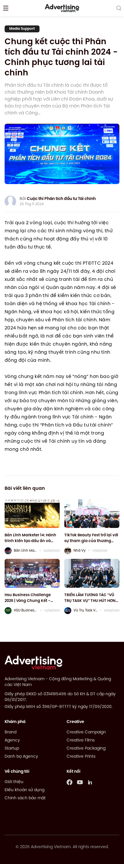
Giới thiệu (14, 782)
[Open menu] (6, 8)
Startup (12, 748)
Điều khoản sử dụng (24, 790)
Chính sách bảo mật (25, 798)
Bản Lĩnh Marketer (25, 550)
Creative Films (81, 740)
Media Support (22, 29)
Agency (12, 740)
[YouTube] (80, 782)
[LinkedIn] (90, 782)
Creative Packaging (86, 748)
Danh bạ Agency (21, 756)
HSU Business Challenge (26, 610)
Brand (10, 732)
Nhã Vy (80, 550)
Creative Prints (81, 756)
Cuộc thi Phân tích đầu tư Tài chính (61, 199)
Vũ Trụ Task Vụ (85, 610)
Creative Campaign (86, 732)
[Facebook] (69, 782)
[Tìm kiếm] (119, 8)
